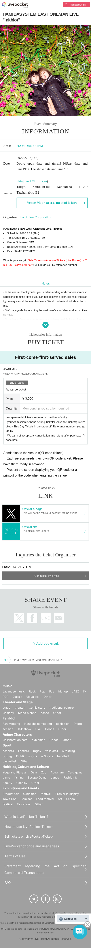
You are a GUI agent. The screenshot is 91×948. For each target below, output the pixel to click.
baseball (8, 751)
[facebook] (45, 898)
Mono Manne (27, 713)
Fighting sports (26, 756)
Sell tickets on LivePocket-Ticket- (28, 836)
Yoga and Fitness (15, 772)
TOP (5, 660)
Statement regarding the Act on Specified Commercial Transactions (45, 869)
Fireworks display (67, 794)
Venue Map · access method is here (52, 202)
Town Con (10, 799)
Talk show (24, 729)
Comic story (37, 707)
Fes (51, 691)
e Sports (47, 756)
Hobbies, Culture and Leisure (26, 767)
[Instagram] (57, 898)
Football (23, 751)
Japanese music (14, 691)
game (6, 777)
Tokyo (42, 181)
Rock (32, 691)
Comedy (8, 713)
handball (63, 756)
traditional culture (61, 707)
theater (20, 707)
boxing (7, 756)
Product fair (11, 794)
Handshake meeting (38, 723)
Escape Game (37, 777)
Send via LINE (46, 618)
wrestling (68, 751)
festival (46, 794)
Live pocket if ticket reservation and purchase (15, 5)
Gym (34, 772)
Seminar (26, 799)
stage (6, 707)
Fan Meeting (11, 723)
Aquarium (57, 772)
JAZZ (75, 691)
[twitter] (33, 898)
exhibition (63, 723)
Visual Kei (32, 696)
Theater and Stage (18, 702)
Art (60, 799)
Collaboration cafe (15, 740)
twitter (19, 618)
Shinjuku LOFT (27, 181)
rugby (37, 751)
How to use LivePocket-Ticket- (28, 827)
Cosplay (21, 783)
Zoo (43, 772)
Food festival (45, 799)
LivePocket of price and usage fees (31, 846)
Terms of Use (14, 856)
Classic (17, 696)
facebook (32, 618)
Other (47, 696)
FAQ (7, 883)
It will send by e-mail (59, 618)
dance (45, 713)
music (7, 686)
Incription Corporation (35, 217)
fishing (19, 777)
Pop (42, 691)
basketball (10, 761)
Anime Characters (17, 734)
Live (38, 729)
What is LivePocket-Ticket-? (26, 817)
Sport (7, 745)
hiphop (63, 691)
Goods (49, 729)
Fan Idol (9, 718)
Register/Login (78, 4)
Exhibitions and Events (21, 788)
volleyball (51, 751)
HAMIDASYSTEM (30, 146)
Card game (75, 772)
